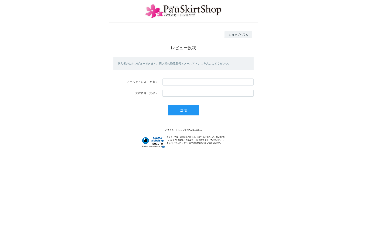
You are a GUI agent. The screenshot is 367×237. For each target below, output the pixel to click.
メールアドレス (136, 81)
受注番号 (140, 93)
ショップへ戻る (238, 34)
